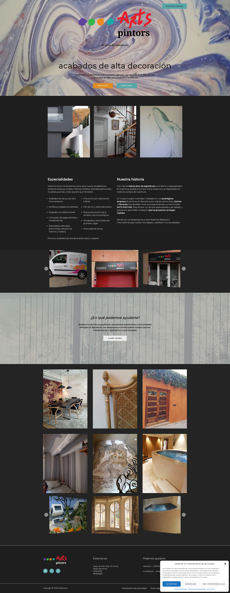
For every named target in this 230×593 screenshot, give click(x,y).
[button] (225, 564)
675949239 (97, 571)
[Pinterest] (51, 571)
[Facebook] (45, 571)
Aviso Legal (211, 589)
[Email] (58, 571)
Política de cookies (180, 589)
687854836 (98, 574)
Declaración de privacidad (197, 589)
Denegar (190, 584)
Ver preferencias (213, 584)
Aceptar (171, 584)
